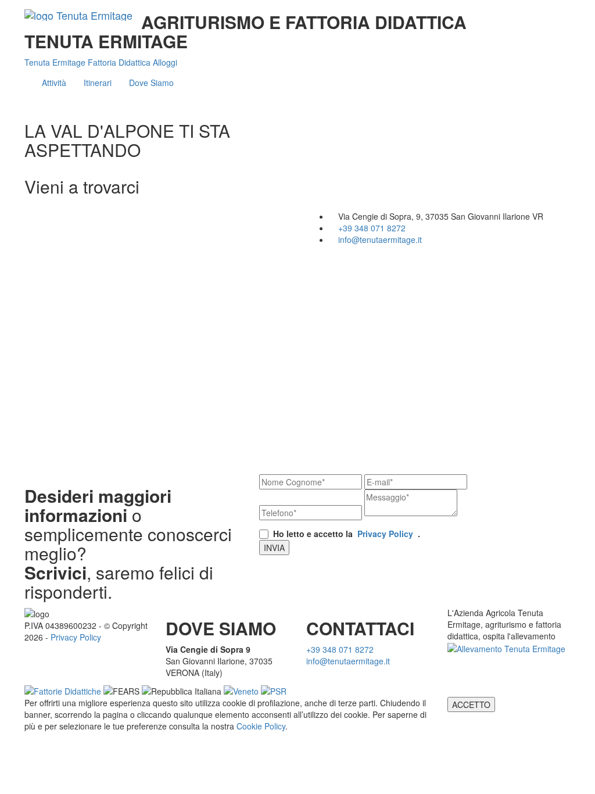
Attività (54, 82)
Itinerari (98, 82)
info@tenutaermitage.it (380, 239)
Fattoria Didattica (120, 62)
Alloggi (165, 62)
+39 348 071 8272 (372, 228)
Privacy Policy (385, 533)
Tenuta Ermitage (56, 62)
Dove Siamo (151, 82)
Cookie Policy (260, 726)
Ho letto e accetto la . (346, 533)
